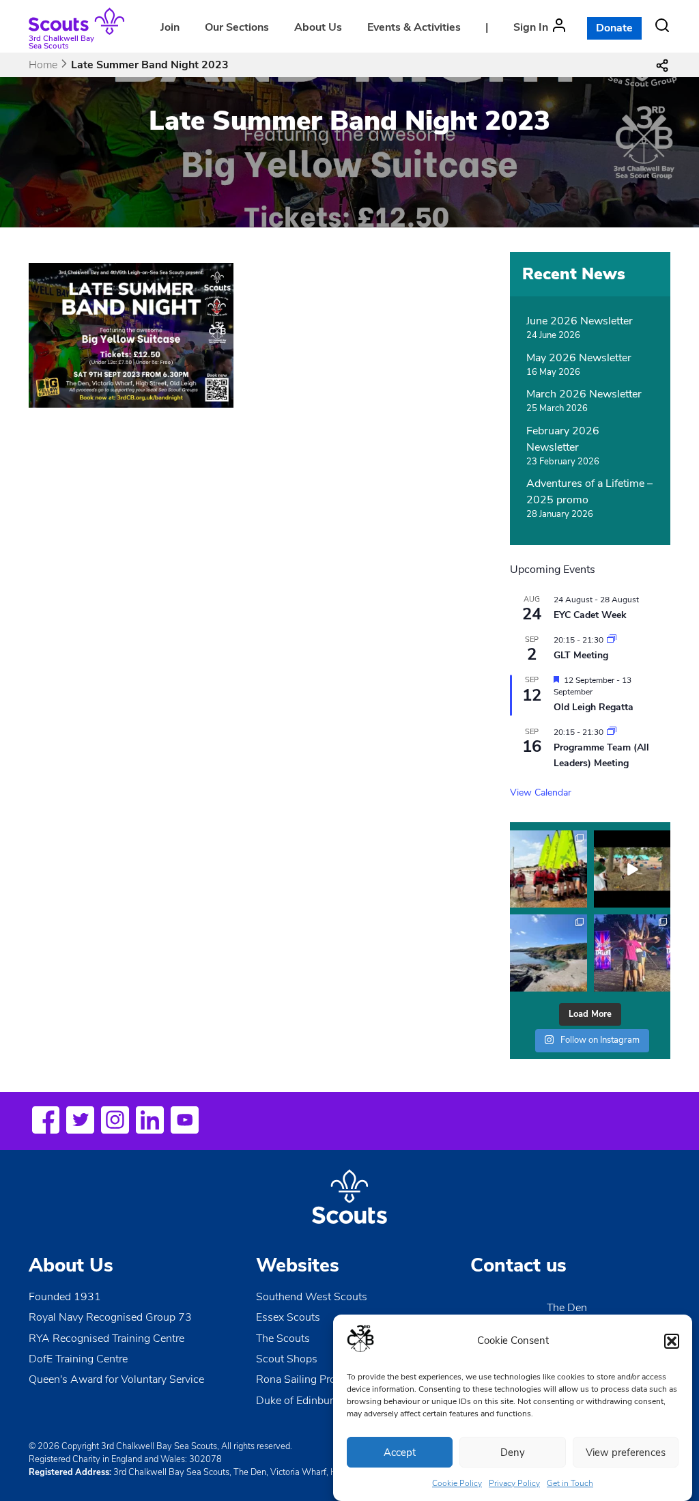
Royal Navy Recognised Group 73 (110, 1317)
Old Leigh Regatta (593, 707)
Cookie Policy (457, 1483)
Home (43, 64)
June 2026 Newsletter (579, 320)
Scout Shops (286, 1358)
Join (170, 27)
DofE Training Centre (78, 1358)
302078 (205, 1459)
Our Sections (237, 27)
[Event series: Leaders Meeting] (611, 639)
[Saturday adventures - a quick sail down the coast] (548, 869)
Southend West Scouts (311, 1296)
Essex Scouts (288, 1317)
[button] (672, 1341)
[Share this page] (662, 65)
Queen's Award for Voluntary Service (116, 1379)
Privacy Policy (514, 1483)
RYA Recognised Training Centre (106, 1338)
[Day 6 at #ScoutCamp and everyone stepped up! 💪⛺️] (632, 953)
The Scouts (283, 1338)
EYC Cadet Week (590, 614)
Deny (512, 1452)
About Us (318, 27)
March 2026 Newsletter (584, 394)
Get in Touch (570, 1483)
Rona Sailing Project (304, 1379)
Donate (614, 28)
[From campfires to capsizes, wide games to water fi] (632, 869)
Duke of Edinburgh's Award (322, 1400)
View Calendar (540, 792)
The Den (567, 1307)
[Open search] (662, 25)
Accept (400, 1452)
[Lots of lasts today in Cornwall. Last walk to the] (548, 953)
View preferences (626, 1452)
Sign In (530, 27)
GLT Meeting (581, 655)
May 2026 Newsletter (578, 357)
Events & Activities (414, 27)
